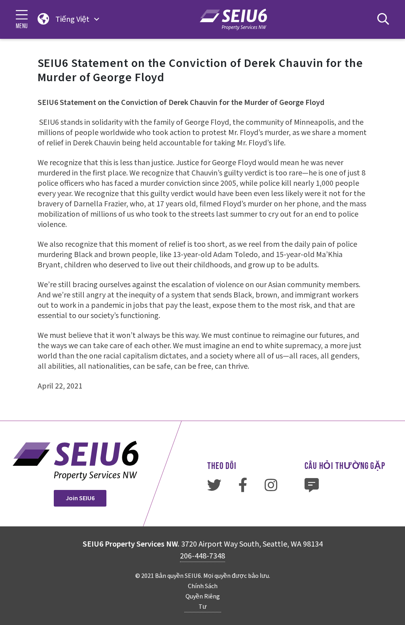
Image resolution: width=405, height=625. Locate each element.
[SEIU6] (233, 19)
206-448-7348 (202, 556)
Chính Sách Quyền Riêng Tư (202, 596)
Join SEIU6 (80, 498)
